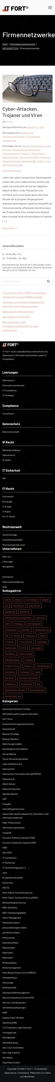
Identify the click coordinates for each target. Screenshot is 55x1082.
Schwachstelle (9, 987)
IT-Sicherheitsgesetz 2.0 (14, 867)
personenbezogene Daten (14, 927)
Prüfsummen (8, 937)
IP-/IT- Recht (8, 516)
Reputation (7, 957)
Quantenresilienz (10, 942)
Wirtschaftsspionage (12, 165)
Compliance (8, 413)
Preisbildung (29, 660)
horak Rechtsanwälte (12, 539)
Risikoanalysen (9, 962)
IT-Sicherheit (35, 153)
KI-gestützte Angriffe (12, 877)
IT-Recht (24, 153)
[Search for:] (27, 281)
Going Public (26, 630)
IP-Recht (6, 460)
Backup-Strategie (10, 734)
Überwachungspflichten (13, 696)
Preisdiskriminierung (12, 666)
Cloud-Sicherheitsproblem (15, 759)
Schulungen (8, 982)
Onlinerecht (8, 496)
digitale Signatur (10, 794)
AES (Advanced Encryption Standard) (20, 714)
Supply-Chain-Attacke (13, 1017)
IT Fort (10, 121)
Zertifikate (7, 1057)
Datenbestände (19, 149)
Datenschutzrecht (11, 431)
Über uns (6, 556)
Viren (48, 161)
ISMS (6, 636)
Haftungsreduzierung (42, 630)
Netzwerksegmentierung (14, 902)
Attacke (34, 146)
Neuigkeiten (8, 566)
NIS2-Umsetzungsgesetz (14, 912)
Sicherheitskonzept (11, 161)
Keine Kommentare (11, 170)
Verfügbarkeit (8, 1037)
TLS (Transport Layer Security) (16, 1027)
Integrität (6, 832)
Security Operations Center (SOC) (18, 997)
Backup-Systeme (10, 739)
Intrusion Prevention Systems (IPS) (19, 842)
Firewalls (6, 804)
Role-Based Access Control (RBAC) (19, 972)
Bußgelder (45, 600)
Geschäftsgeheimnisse (13, 809)
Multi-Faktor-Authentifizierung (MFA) (20, 897)
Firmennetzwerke (10, 153)
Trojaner (40, 161)
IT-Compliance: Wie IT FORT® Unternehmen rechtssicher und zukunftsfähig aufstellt (24, 295)
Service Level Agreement (14, 1002)
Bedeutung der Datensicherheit (18, 311)
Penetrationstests (11, 922)
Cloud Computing (18, 606)
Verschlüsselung (26, 684)
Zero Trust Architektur (13, 1047)
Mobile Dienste (10, 654)
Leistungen (7, 561)
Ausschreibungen (31, 600)
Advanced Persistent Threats (16, 709)
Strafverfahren (10, 672)
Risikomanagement (11, 967)
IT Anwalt (6, 506)
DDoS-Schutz (8, 784)
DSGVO (7, 624)
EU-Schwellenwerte (34, 624)
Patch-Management (11, 917)
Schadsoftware (9, 977)
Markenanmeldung (11, 450)
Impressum (7, 576)
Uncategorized (9, 140)
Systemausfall (28, 161)
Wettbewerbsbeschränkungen (15, 690)
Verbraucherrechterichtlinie (28, 678)
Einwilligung (19, 624)
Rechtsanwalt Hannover (13, 545)
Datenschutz (27, 132)
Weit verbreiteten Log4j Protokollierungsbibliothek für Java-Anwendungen (20, 326)
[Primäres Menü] (50, 7)
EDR (4, 799)
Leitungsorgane (36, 648)
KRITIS (23, 648)
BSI (4, 478)
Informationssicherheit (13, 136)
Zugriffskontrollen (11, 1062)
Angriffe (26, 146)
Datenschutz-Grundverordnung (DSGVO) (18, 618)
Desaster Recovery (11, 789)
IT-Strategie (8, 395)
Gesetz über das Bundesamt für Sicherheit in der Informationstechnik (25, 816)
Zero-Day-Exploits (11, 1052)
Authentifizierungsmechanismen (18, 724)
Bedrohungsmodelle (12, 744)
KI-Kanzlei (7, 501)
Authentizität (8, 729)
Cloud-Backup (9, 754)
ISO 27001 (16, 636)
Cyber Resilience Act (12, 764)
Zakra (48, 1072)
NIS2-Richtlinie (9, 907)
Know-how (7, 882)
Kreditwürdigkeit (10, 648)
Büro (41, 146)
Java (4, 872)
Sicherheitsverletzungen (14, 1007)
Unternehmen (9, 678)
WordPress (29, 1076)
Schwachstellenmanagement (16, 992)
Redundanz (7, 952)
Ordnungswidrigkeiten (12, 660)
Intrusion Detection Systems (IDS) (18, 837)
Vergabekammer (10, 684)
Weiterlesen (9, 228)
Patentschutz (8, 455)
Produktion (44, 157)
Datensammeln (25, 612)
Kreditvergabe (42, 642)
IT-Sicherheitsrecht (25, 642)
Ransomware (8, 947)
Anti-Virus (7, 719)
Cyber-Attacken (34, 606)
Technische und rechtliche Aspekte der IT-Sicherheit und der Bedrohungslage (23, 304)
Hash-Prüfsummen (11, 822)
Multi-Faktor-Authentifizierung (17, 892)
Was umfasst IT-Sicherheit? (16, 316)
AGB (4, 587)
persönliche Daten (11, 932)
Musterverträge (9, 534)
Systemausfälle (9, 1022)
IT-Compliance (33, 136)
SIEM (4, 1012)
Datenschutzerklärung (12, 582)
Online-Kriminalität (29, 157)
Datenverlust (34, 149)
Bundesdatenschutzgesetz (15, 749)
